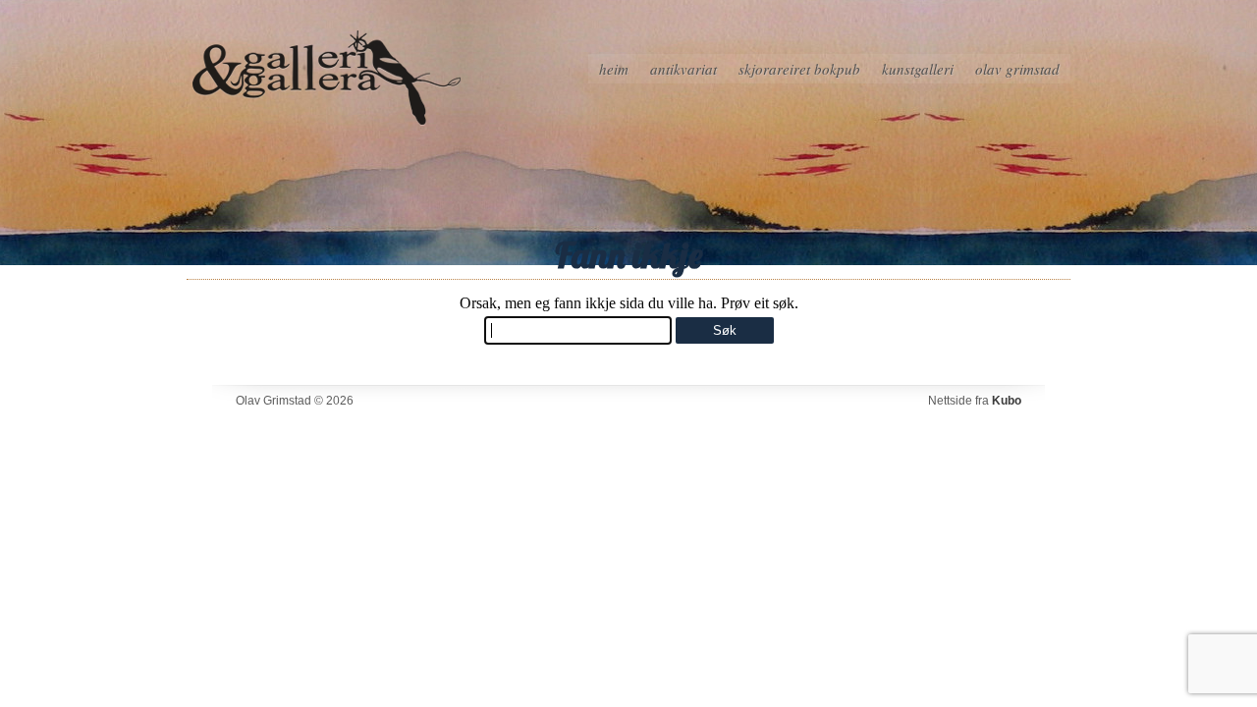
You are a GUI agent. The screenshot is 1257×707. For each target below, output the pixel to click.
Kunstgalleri (918, 69)
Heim (613, 69)
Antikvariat (683, 69)
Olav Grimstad (1017, 69)
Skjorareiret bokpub (799, 69)
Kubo (1006, 401)
